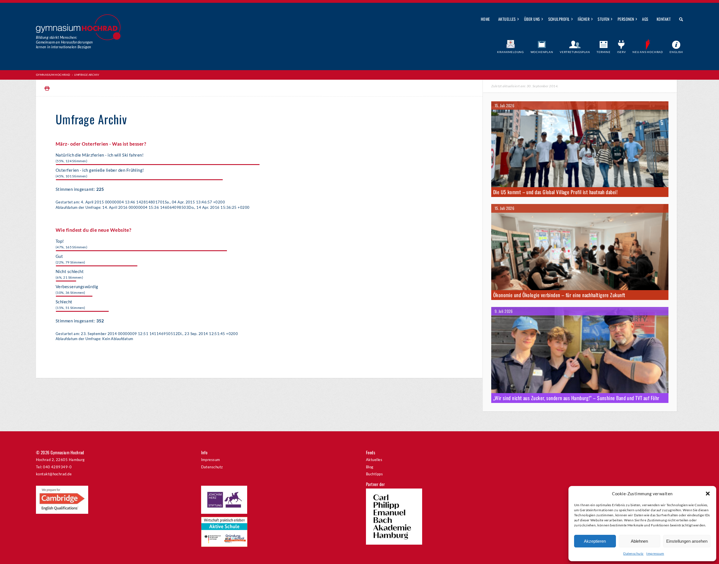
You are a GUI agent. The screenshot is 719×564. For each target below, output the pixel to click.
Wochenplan (542, 52)
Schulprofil (559, 19)
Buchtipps (374, 474)
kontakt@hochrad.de (54, 474)
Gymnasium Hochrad (53, 74)
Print (47, 88)
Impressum (655, 553)
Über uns (532, 19)
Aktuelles (507, 19)
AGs (645, 19)
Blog (370, 467)
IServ (621, 52)
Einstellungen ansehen (686, 541)
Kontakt (664, 19)
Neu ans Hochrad (647, 52)
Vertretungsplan (575, 52)
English (676, 52)
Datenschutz (633, 553)
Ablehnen (639, 541)
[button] (708, 493)
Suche (679, 19)
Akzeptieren (595, 541)
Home (485, 19)
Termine (604, 52)
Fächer (584, 19)
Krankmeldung (510, 52)
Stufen (603, 19)
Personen (626, 19)
